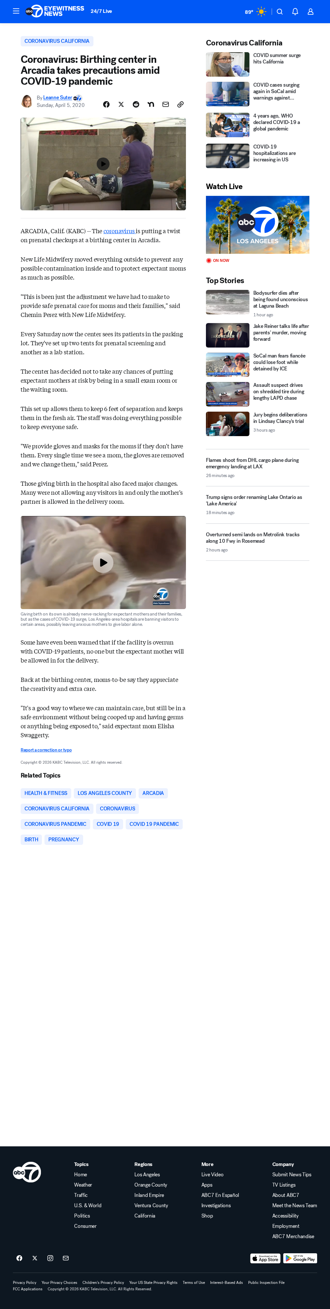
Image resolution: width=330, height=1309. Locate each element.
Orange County (150, 1185)
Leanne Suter (57, 97)
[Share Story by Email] (165, 104)
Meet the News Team (294, 1205)
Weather (83, 1185)
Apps (206, 1185)
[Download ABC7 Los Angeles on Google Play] (300, 1258)
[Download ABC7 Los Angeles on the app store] (265, 1258)
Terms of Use (194, 1283)
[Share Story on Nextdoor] (150, 104)
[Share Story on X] (121, 104)
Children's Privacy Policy (103, 1283)
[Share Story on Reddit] (136, 104)
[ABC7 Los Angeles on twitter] (34, 1258)
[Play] (257, 225)
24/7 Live (101, 11)
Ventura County (151, 1205)
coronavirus (119, 230)
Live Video (212, 1174)
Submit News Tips (291, 1174)
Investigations (216, 1205)
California (144, 1215)
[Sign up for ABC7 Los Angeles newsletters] (65, 1258)
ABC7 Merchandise (293, 1236)
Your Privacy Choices (59, 1283)
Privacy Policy (24, 1283)
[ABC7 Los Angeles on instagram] (50, 1258)
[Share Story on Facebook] (106, 104)
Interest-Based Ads (226, 1283)
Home (80, 1174)
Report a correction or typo (46, 750)
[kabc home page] (27, 1172)
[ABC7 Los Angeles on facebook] (19, 1258)
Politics (82, 1215)
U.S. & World (87, 1205)
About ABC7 (285, 1195)
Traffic (81, 1195)
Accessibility (285, 1215)
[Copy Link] (180, 104)
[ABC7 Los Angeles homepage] (54, 12)
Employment (285, 1226)
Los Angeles (147, 1174)
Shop (207, 1215)
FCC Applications (28, 1289)
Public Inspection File (266, 1283)
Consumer (85, 1226)
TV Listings (283, 1185)
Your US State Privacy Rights (153, 1283)
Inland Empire (149, 1195)
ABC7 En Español (220, 1195)
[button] (16, 11)
